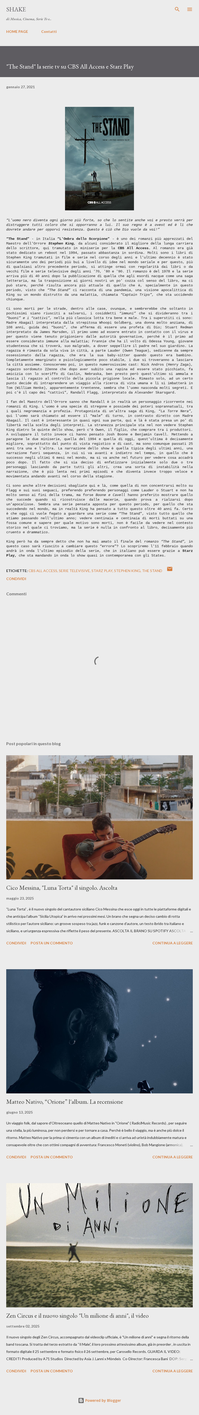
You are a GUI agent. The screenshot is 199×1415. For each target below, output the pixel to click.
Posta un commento (52, 943)
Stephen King (127, 570)
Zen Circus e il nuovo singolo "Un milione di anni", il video (77, 1316)
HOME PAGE (17, 31)
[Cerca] (177, 9)
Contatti (49, 31)
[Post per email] (170, 570)
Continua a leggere (172, 943)
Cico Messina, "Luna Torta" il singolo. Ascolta (61, 888)
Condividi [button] (16, 578)
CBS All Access (43, 570)
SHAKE (16, 9)
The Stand (152, 570)
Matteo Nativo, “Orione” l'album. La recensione (64, 1102)
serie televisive (74, 570)
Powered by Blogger (102, 1400)
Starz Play (101, 570)
